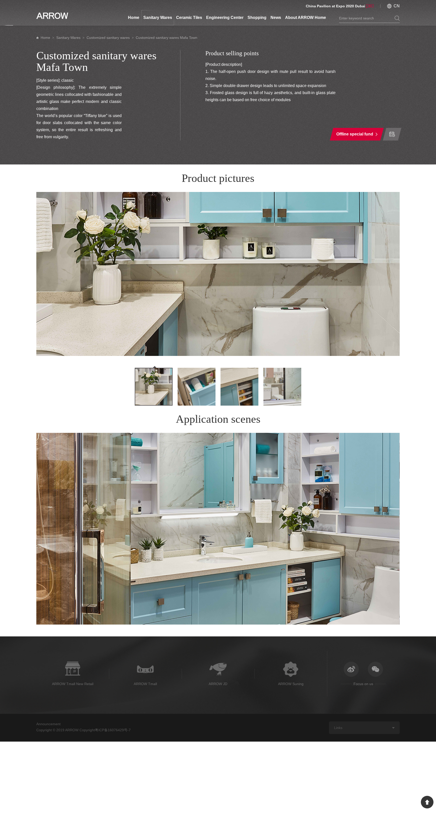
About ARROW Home (305, 17)
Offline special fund (354, 134)
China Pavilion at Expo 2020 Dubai (335, 6)
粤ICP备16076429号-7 (113, 730)
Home (133, 17)
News (275, 17)
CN (397, 6)
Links (338, 728)
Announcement (48, 724)
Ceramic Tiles (189, 17)
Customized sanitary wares (108, 38)
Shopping (257, 17)
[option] (218, 274)
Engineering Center (224, 17)
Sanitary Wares (157, 17)
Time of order (392, 134)
